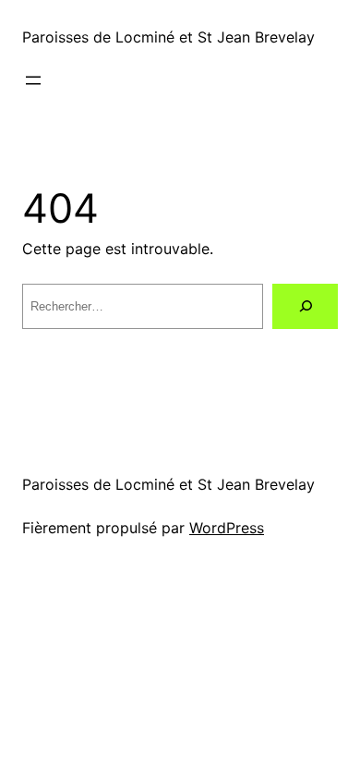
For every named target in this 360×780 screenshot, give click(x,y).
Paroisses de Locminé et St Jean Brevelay (168, 37)
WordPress (226, 527)
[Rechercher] (305, 306)
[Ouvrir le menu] (33, 80)
